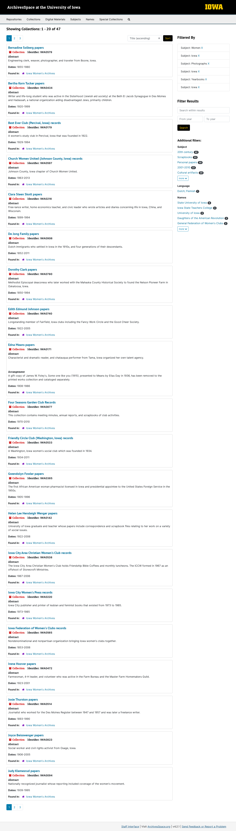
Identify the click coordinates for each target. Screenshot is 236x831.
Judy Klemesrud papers (24, 771)
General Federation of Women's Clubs (201, 223)
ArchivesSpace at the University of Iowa (43, 7)
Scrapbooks (187, 157)
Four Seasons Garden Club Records (32, 402)
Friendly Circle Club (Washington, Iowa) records (40, 438)
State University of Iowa (193, 202)
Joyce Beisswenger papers (26, 735)
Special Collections (111, 19)
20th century (187, 152)
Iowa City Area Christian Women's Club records (39, 553)
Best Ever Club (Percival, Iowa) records (34, 123)
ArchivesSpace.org (159, 826)
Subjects (75, 19)
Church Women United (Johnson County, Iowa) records (45, 158)
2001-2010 (186, 167)
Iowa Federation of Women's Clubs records (37, 628)
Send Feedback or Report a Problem (204, 826)
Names (90, 19)
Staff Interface (130, 826)
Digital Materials (55, 19)
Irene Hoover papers (22, 664)
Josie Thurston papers (23, 699)
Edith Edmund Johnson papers (28, 309)
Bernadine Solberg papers (26, 48)
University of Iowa (190, 213)
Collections (33, 19)
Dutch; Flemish (187, 191)
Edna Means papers (21, 345)
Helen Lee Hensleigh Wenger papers (32, 513)
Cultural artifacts (189, 172)
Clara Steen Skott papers (25, 194)
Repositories (14, 19)
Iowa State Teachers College (196, 207)
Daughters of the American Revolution (202, 218)
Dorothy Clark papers (22, 269)
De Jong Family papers (23, 234)
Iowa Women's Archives (40, 73)
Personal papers (189, 162)
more (182, 178)
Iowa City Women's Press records (30, 592)
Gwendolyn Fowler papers (26, 474)
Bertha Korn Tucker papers (26, 83)
